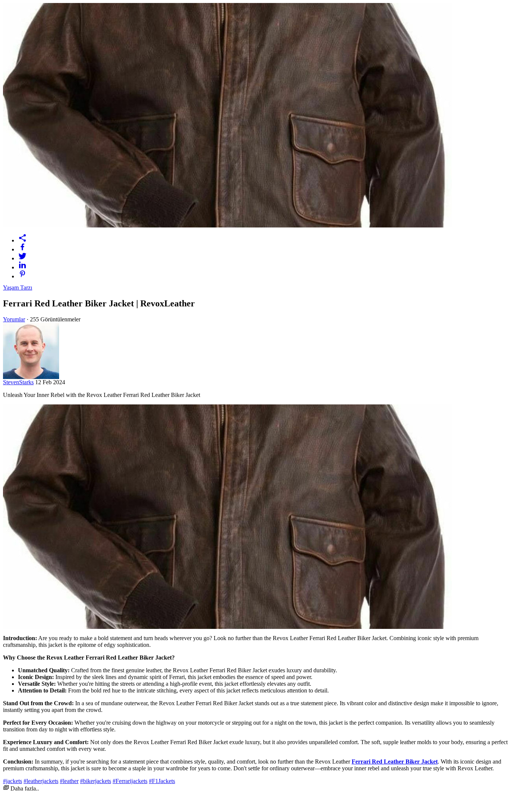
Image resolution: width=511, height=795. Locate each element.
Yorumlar (14, 319)
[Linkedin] (263, 264)
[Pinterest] (263, 273)
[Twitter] (263, 255)
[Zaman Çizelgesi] (263, 237)
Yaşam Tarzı (17, 287)
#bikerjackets (95, 781)
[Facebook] (263, 246)
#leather (69, 781)
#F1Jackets (162, 781)
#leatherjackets (41, 781)
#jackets (12, 781)
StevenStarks (18, 382)
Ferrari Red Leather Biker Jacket (395, 761)
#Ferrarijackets (130, 781)
